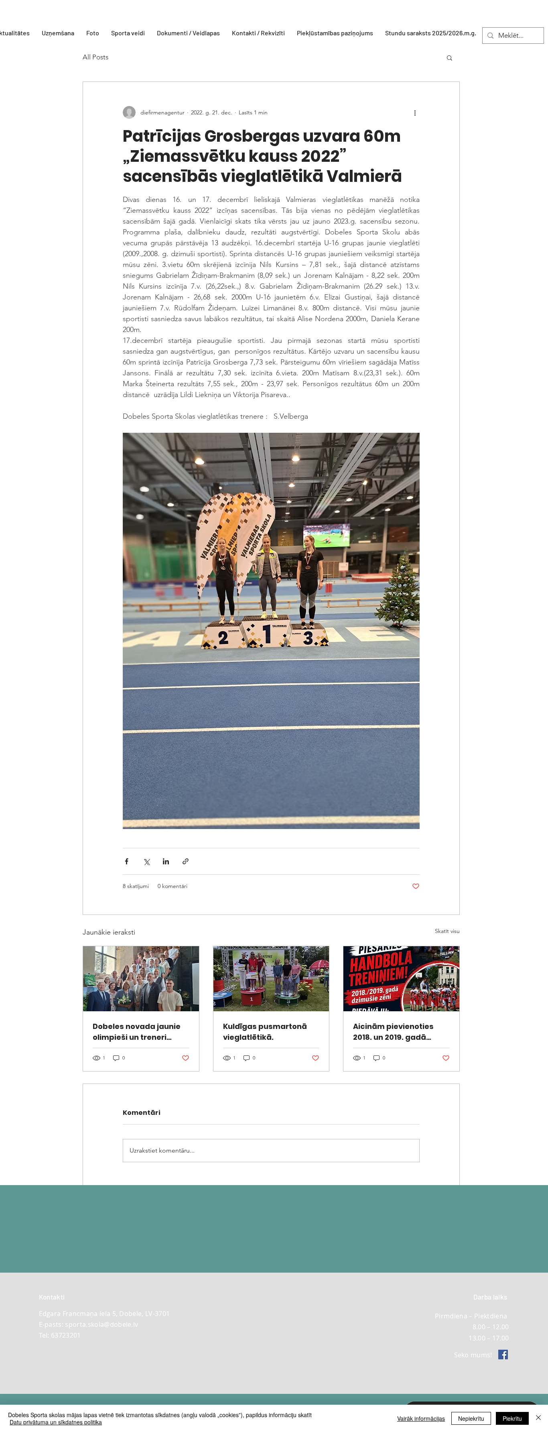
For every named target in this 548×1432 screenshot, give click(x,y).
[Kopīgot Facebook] (126, 861)
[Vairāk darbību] (415, 112)
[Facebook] (503, 1354)
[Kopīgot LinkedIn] (166, 861)
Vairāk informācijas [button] (421, 1418)
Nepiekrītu (471, 1418)
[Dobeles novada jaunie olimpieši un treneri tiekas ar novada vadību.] (141, 978)
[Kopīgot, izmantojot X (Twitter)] (146, 861)
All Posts (95, 57)
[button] (128, 33)
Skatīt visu (447, 931)
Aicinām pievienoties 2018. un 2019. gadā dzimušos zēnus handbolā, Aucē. (393, 1032)
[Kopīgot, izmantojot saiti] (185, 861)
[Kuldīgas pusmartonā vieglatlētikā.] (271, 978)
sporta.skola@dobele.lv (101, 1324)
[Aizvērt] (538, 1418)
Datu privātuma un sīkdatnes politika (56, 1422)
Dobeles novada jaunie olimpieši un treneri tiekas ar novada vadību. (141, 1032)
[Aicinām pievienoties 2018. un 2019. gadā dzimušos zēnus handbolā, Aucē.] (401, 978)
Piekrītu (512, 1418)
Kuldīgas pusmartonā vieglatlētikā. (265, 1031)
